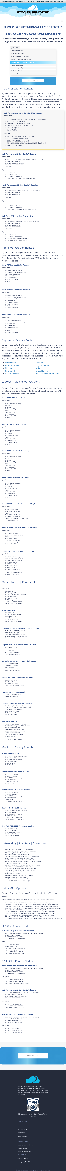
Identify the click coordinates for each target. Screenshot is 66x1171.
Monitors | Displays (17, 65)
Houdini (39, 362)
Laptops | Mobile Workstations (21, 59)
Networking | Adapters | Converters (23, 68)
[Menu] (61, 21)
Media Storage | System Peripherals (22, 62)
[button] (32, 1126)
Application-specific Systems (20, 56)
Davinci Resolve (12, 373)
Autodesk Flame (12, 365)
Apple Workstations (17, 53)
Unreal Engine (42, 371)
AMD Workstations (17, 50)
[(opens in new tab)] (33, 1104)
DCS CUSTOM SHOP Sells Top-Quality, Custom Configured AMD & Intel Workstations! (33, 1)
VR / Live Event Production (47, 373)
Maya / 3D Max (42, 365)
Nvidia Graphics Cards (18, 71)
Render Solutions (16, 74)
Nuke (38, 368)
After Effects (10, 362)
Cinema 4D (10, 371)
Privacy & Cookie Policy (24, 1151)
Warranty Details (22, 1148)
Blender (8, 368)
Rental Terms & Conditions (25, 1145)
